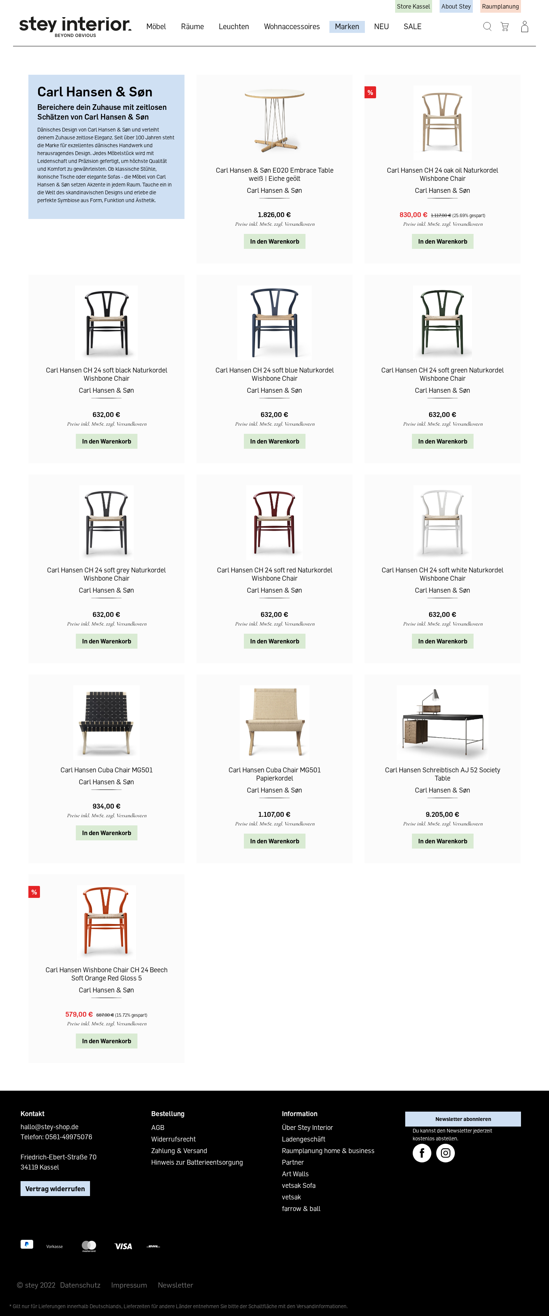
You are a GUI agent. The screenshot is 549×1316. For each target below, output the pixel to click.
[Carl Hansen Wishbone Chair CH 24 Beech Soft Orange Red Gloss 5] (106, 922)
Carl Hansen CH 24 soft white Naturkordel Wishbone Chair (442, 574)
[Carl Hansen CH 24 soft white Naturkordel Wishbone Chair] (442, 522)
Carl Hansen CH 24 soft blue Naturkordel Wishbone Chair (274, 374)
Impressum (129, 1284)
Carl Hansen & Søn (274, 190)
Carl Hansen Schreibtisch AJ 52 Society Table (442, 774)
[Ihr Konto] (525, 26)
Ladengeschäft (303, 1139)
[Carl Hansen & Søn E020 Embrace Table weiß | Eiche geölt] (274, 123)
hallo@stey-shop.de (49, 1126)
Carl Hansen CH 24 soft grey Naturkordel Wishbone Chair (106, 574)
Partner (293, 1162)
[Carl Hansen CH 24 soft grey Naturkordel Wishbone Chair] (106, 522)
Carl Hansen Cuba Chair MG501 (107, 770)
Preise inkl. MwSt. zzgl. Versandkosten (274, 224)
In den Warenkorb (274, 241)
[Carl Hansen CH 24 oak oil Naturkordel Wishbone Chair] (442, 123)
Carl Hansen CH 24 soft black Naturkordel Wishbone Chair (106, 374)
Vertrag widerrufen (55, 1188)
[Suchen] (488, 27)
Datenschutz (80, 1284)
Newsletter (175, 1284)
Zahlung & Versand (179, 1150)
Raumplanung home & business (328, 1150)
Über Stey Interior (307, 1127)
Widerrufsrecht (173, 1139)
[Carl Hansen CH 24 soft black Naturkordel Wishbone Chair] (106, 322)
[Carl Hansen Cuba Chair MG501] (106, 722)
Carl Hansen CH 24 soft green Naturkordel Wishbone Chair (442, 374)
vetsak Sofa (299, 1185)
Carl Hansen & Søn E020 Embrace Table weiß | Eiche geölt (275, 174)
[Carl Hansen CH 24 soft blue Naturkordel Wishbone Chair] (274, 322)
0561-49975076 (68, 1137)
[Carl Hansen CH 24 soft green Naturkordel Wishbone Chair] (442, 322)
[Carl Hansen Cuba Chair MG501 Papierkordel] (274, 722)
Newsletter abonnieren (463, 1119)
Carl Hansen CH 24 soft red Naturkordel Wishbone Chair (274, 574)
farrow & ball (301, 1208)
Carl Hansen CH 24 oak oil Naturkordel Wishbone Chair (442, 174)
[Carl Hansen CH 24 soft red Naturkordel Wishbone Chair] (274, 522)
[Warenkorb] (505, 27)
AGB (157, 1127)
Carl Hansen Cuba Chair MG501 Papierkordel (275, 774)
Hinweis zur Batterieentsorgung (197, 1162)
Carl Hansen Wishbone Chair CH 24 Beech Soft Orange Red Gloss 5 (107, 974)
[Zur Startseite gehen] (75, 26)
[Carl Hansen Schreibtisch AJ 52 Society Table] (442, 722)
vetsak (291, 1197)
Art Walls (295, 1174)
